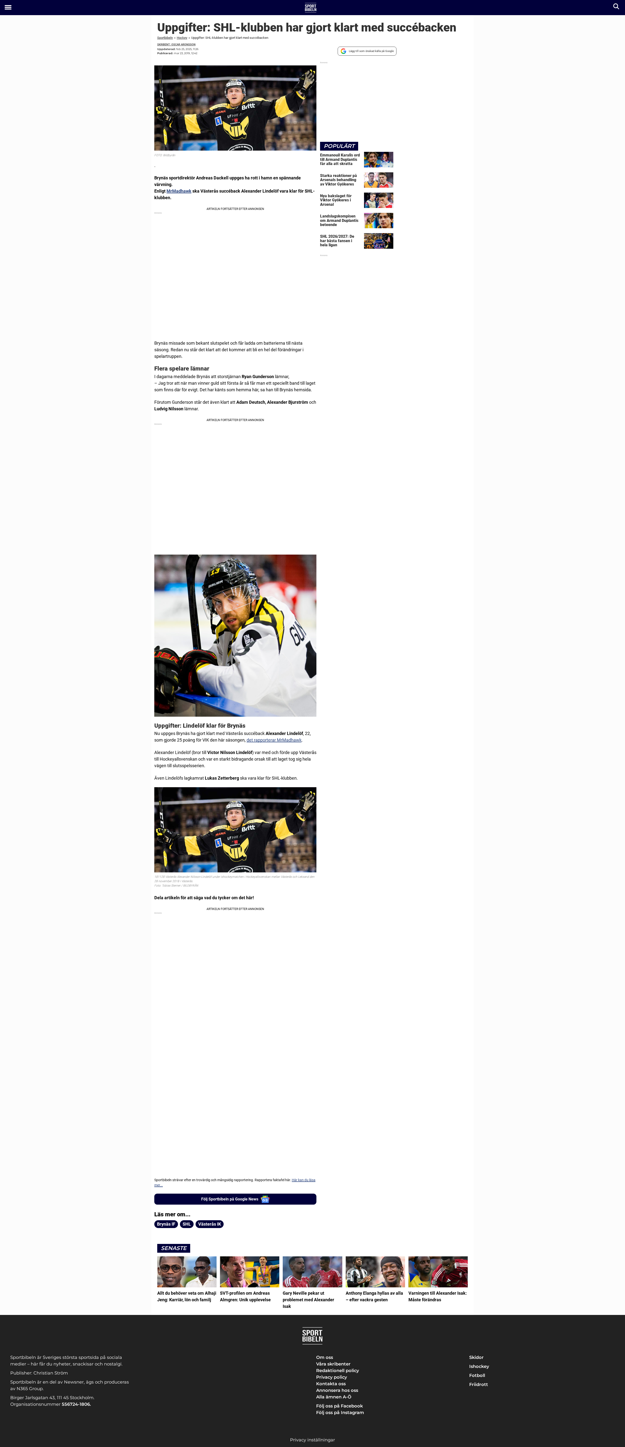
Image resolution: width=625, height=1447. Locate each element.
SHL (187, 1224)
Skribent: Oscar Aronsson (176, 44)
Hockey (182, 38)
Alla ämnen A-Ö (333, 1397)
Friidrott (478, 1384)
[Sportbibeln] (310, 8)
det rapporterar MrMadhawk (274, 740)
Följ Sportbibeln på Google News (229, 1199)
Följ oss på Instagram (340, 1412)
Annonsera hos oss (337, 1390)
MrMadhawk (179, 191)
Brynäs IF (166, 1224)
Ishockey (479, 1366)
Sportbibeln (165, 38)
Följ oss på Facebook (339, 1406)
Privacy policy (331, 1377)
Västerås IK (209, 1224)
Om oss (324, 1357)
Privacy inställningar (312, 1440)
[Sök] (617, 7)
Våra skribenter (333, 1364)
